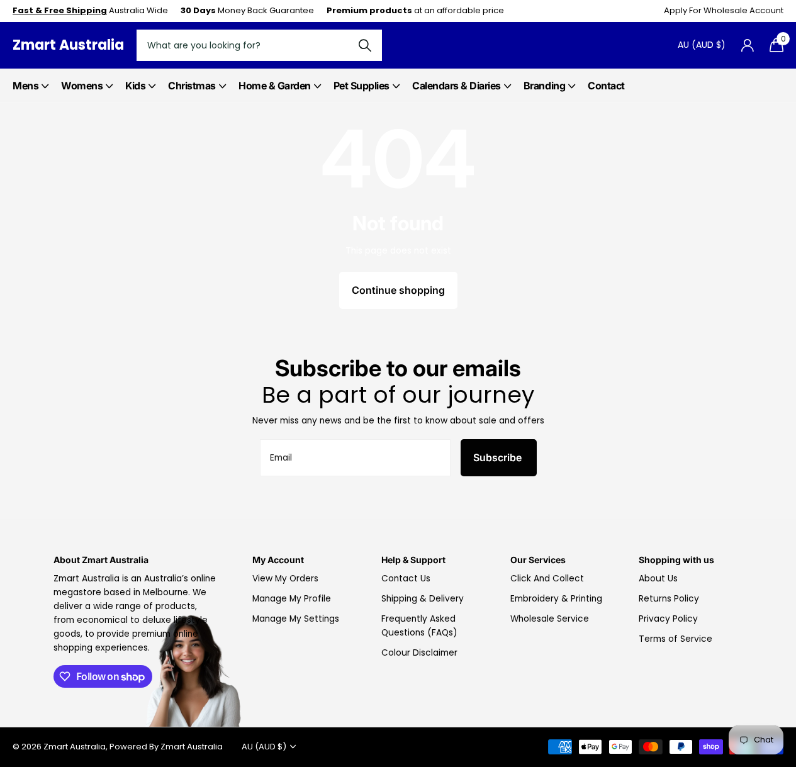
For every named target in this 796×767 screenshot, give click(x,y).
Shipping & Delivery (422, 599)
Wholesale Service (549, 619)
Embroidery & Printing (556, 599)
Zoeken (364, 45)
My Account (278, 559)
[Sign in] (747, 45)
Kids (135, 85)
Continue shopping (398, 290)
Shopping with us (676, 559)
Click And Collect (547, 579)
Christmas (192, 85)
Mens (25, 85)
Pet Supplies (362, 85)
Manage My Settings (295, 619)
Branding (544, 85)
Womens (82, 85)
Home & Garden (274, 85)
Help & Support (413, 559)
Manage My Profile (291, 599)
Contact (606, 85)
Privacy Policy (668, 619)
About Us (658, 579)
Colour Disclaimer (419, 653)
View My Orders (285, 579)
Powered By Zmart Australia (166, 747)
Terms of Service (675, 639)
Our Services (538, 559)
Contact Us (405, 579)
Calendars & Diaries (456, 85)
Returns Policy (669, 599)
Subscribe (498, 457)
